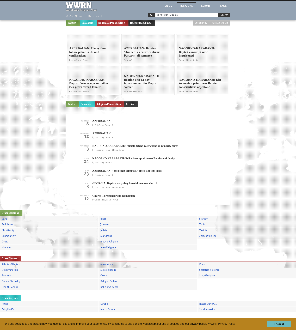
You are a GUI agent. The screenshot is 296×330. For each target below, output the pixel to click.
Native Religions (109, 241)
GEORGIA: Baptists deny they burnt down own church (124, 183)
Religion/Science (109, 287)
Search (224, 15)
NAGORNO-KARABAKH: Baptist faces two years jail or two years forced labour (88, 83)
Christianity (201, 22)
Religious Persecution (111, 23)
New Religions (108, 247)
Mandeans (106, 236)
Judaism (104, 230)
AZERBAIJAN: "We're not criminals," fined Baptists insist (127, 170)
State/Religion (207, 275)
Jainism (104, 224)
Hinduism (7, 247)
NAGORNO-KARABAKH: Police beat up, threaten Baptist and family (133, 158)
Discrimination (10, 269)
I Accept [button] (279, 323)
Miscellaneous (108, 269)
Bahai (5, 218)
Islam (103, 218)
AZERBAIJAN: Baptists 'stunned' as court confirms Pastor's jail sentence (142, 52)
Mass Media (107, 264)
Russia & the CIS (220, 22)
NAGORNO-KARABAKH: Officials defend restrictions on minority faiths (135, 145)
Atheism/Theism (11, 264)
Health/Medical (10, 287)
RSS (70, 16)
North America (108, 309)
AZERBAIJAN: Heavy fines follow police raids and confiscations (88, 52)
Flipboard (96, 16)
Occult (103, 275)
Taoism (203, 224)
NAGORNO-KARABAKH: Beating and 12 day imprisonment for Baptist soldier (142, 81)
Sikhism (203, 218)
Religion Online (108, 281)
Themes (222, 5)
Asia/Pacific (8, 309)
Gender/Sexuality (11, 281)
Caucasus (87, 23)
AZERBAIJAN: (102, 120)
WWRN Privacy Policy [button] (221, 323)
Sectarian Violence (209, 269)
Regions (205, 5)
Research (204, 264)
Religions (186, 5)
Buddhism (7, 224)
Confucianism (9, 236)
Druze (5, 241)
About (169, 5)
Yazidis (203, 230)
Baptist (71, 23)
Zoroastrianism (207, 236)
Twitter (82, 16)
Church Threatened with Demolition (113, 195)
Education (7, 275)
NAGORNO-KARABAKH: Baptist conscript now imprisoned (197, 52)
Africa (5, 303)
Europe (104, 303)
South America (207, 309)
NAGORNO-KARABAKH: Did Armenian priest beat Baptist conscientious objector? (200, 83)
